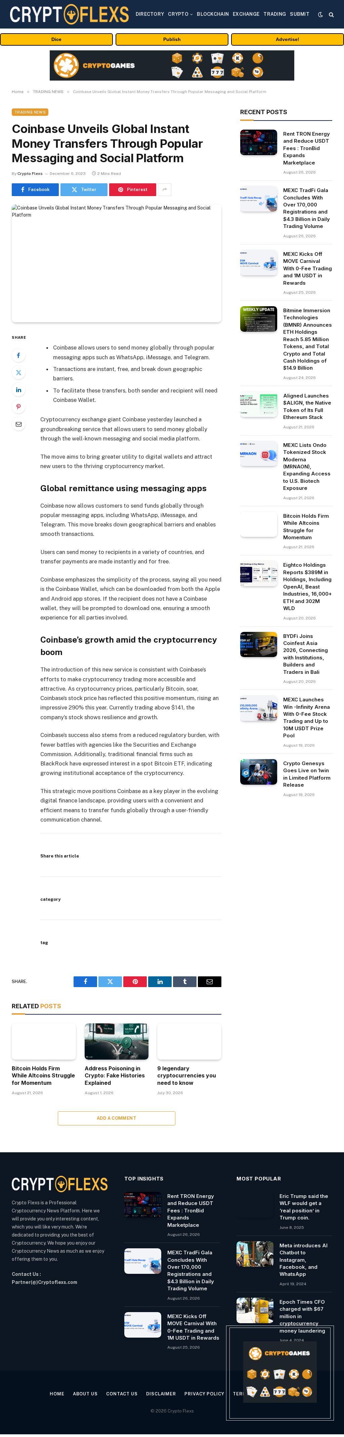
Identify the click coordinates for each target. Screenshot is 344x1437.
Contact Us (122, 1393)
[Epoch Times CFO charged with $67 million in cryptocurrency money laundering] (254, 1310)
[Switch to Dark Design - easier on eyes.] (320, 14)
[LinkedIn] (18, 389)
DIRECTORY (150, 14)
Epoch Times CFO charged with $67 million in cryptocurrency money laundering (302, 1316)
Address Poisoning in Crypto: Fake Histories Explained (115, 1075)
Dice (56, 39)
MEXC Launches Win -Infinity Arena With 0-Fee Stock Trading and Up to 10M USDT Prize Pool (306, 717)
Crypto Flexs (30, 173)
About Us (85, 1393)
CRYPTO (178, 14)
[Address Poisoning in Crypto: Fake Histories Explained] (117, 1041)
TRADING (274, 14)
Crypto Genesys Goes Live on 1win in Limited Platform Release (307, 774)
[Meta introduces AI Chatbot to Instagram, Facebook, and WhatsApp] (254, 1254)
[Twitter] (18, 372)
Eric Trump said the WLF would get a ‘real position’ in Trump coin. (304, 1207)
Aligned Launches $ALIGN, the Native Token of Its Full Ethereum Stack (307, 406)
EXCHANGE (246, 14)
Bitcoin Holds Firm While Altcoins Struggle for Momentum (43, 1075)
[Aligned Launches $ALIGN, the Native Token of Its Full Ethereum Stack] (258, 404)
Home (57, 1393)
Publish (172, 39)
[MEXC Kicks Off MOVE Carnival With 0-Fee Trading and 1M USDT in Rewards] (258, 262)
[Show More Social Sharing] (164, 189)
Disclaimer (161, 1393)
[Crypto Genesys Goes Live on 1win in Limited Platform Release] (258, 772)
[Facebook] (18, 355)
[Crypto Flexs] (69, 14)
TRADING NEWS (30, 112)
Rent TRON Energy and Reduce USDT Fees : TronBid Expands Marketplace (306, 148)
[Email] (18, 423)
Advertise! (287, 39)
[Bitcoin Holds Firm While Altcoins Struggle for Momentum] (44, 1041)
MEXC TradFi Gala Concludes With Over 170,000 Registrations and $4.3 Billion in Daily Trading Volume (306, 208)
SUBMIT (299, 14)
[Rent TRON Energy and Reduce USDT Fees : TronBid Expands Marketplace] (258, 142)
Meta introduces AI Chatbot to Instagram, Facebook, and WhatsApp (304, 1260)
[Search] (331, 14)
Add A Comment (116, 1118)
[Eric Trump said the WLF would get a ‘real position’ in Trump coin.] (254, 1204)
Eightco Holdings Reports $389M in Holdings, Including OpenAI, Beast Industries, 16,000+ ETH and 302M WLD (307, 586)
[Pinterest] (18, 406)
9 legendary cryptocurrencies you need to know (186, 1075)
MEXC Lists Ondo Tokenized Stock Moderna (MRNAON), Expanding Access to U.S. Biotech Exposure (307, 467)
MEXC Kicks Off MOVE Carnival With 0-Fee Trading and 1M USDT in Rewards (307, 268)
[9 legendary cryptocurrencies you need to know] (189, 1041)
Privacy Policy (204, 1393)
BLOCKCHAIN (213, 14)
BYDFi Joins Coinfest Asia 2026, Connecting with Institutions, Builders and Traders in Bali (305, 654)
